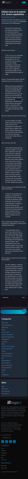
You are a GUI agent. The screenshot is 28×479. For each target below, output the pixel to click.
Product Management (7, 353)
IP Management (5, 339)
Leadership (4, 341)
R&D (3, 358)
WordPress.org (5, 393)
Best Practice (5, 322)
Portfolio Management (7, 348)
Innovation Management (7, 334)
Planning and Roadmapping (8, 346)
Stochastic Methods (6, 367)
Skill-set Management (7, 365)
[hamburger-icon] (24, 2)
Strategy (4, 370)
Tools (3, 372)
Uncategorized (5, 374)
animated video (13, 55)
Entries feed (5, 389)
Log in (3, 386)
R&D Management (6, 360)
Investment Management (8, 337)
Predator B (18, 99)
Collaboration (5, 327)
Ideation (4, 329)
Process (4, 351)
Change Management (7, 325)
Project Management (7, 356)
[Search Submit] (13, 312)
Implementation (5, 332)
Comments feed (6, 391)
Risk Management (6, 363)
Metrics (3, 344)
